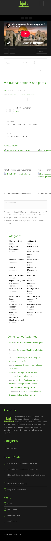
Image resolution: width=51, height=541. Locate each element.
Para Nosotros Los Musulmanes (17, 170)
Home (9, 503)
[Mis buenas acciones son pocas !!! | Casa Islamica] (24, 3)
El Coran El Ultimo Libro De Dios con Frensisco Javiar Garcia (26, 476)
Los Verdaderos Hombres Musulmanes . (22, 463)
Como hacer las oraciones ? (33, 297)
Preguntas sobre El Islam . (17, 489)
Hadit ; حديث (32, 246)
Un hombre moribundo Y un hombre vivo (22, 469)
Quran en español (16, 275)
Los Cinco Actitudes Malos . (26, 380)
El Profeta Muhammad (32, 268)
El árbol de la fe (15, 288)
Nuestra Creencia (16, 259)
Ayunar (12, 267)
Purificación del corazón (15, 305)
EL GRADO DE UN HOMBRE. (17, 484)
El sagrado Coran (13, 515)
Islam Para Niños (34, 312)
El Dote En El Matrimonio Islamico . (18, 193)
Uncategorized (15, 241)
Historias (31, 275)
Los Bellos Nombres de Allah (16, 318)
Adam (6, 90)
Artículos (13, 312)
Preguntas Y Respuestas (14, 247)
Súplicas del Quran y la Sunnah (17, 281)
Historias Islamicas (31, 281)
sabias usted (32, 241)
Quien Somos (12, 509)
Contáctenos (12, 521)
